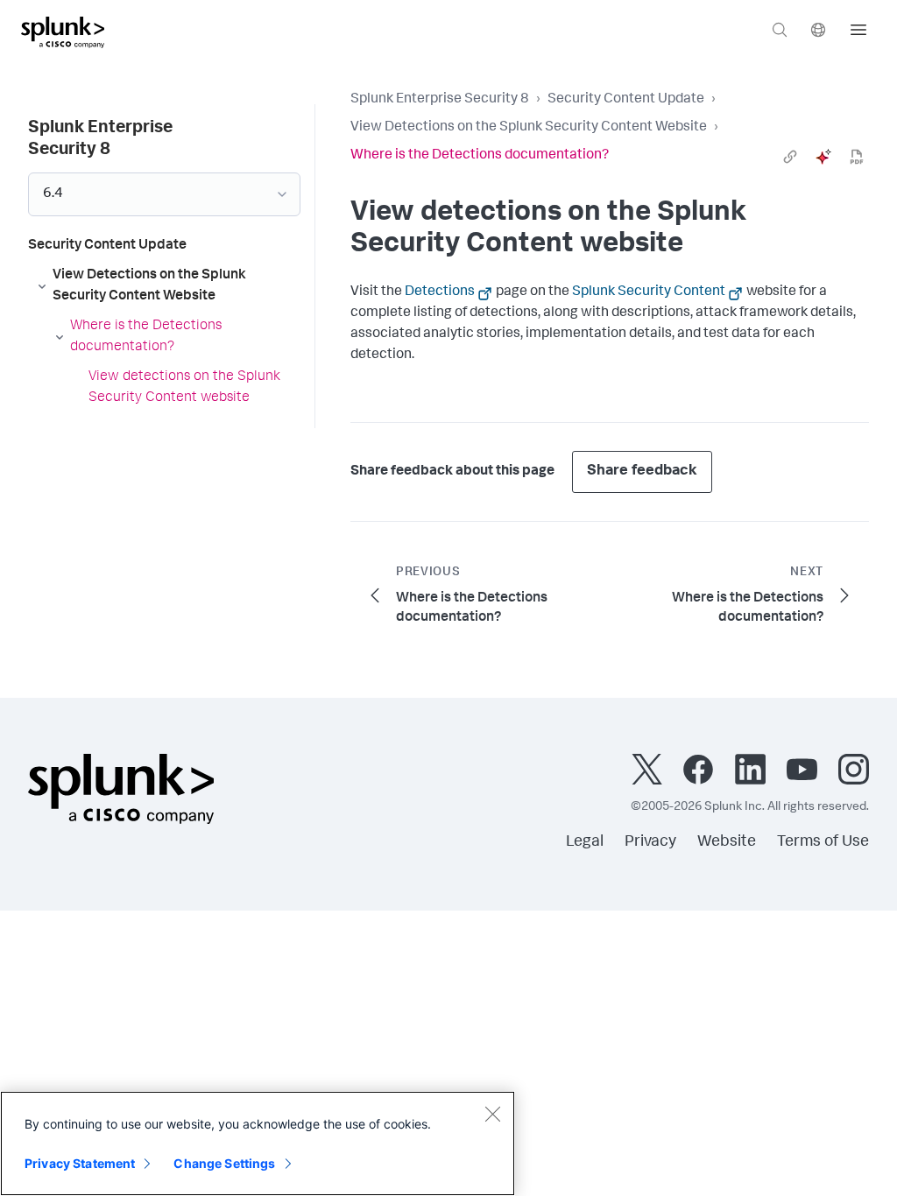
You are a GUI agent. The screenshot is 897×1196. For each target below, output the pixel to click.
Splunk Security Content (648, 292)
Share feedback (642, 471)
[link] (790, 156)
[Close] (492, 1113)
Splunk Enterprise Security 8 (439, 100)
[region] (257, 1143)
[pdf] (856, 156)
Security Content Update (625, 100)
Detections (440, 292)
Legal (585, 842)
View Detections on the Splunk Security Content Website (528, 128)
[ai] (823, 156)
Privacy (650, 842)
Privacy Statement (80, 1163)
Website (726, 842)
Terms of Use (823, 842)
